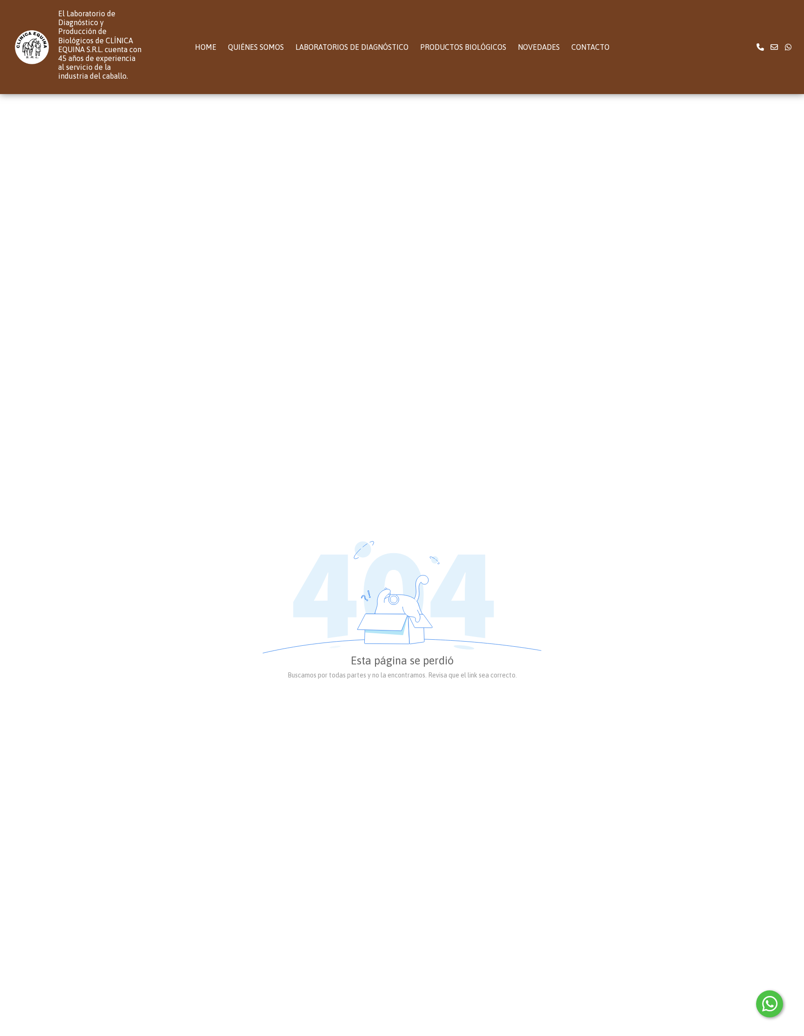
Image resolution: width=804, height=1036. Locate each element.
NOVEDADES (539, 47)
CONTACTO (590, 47)
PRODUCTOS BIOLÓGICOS (463, 47)
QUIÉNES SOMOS (256, 47)
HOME (205, 47)
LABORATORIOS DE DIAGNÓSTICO (352, 47)
